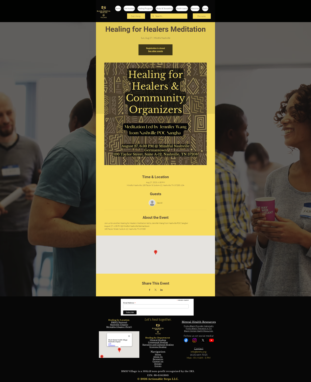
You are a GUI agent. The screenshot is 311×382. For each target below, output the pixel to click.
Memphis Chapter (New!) (119, 327)
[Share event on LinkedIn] (161, 290)
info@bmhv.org (198, 351)
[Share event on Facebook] (149, 290)
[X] (203, 340)
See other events (155, 51)
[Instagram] (194, 340)
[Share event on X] (155, 290)
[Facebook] (186, 340)
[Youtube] (211, 340)
